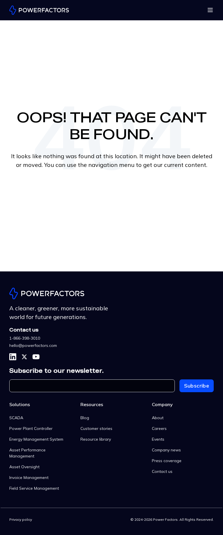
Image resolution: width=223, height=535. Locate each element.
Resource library (95, 439)
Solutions (19, 404)
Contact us (162, 471)
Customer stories (96, 428)
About (157, 417)
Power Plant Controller (31, 428)
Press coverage (166, 460)
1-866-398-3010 (24, 338)
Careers (159, 428)
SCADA (16, 417)
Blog (84, 417)
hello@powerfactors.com (33, 345)
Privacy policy (20, 519)
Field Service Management (34, 488)
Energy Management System (36, 439)
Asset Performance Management (27, 453)
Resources (91, 404)
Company (162, 404)
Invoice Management (28, 477)
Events (158, 439)
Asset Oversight (24, 466)
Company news (166, 450)
